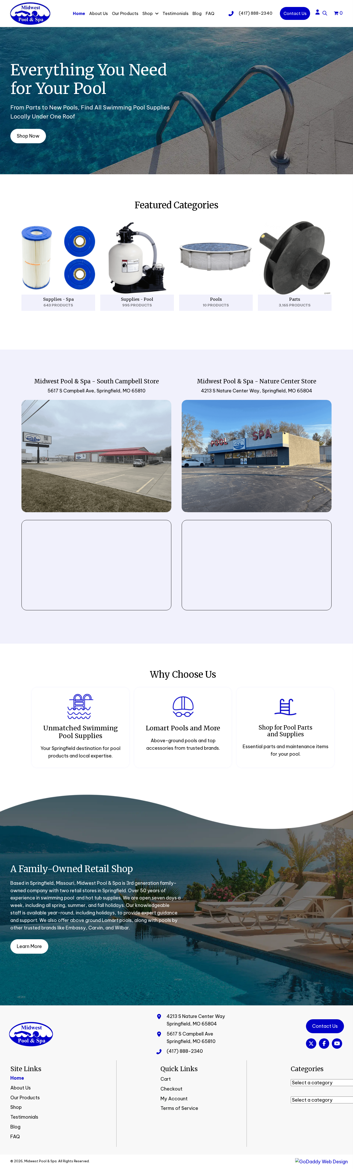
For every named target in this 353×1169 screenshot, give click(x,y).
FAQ (15, 1137)
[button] (311, 1043)
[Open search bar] (324, 12)
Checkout (171, 1089)
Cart (165, 1079)
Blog (15, 1127)
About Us (20, 1088)
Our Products (25, 1098)
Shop (16, 1107)
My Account (174, 1099)
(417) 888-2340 (255, 13)
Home (17, 1078)
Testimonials (24, 1117)
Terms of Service (179, 1108)
